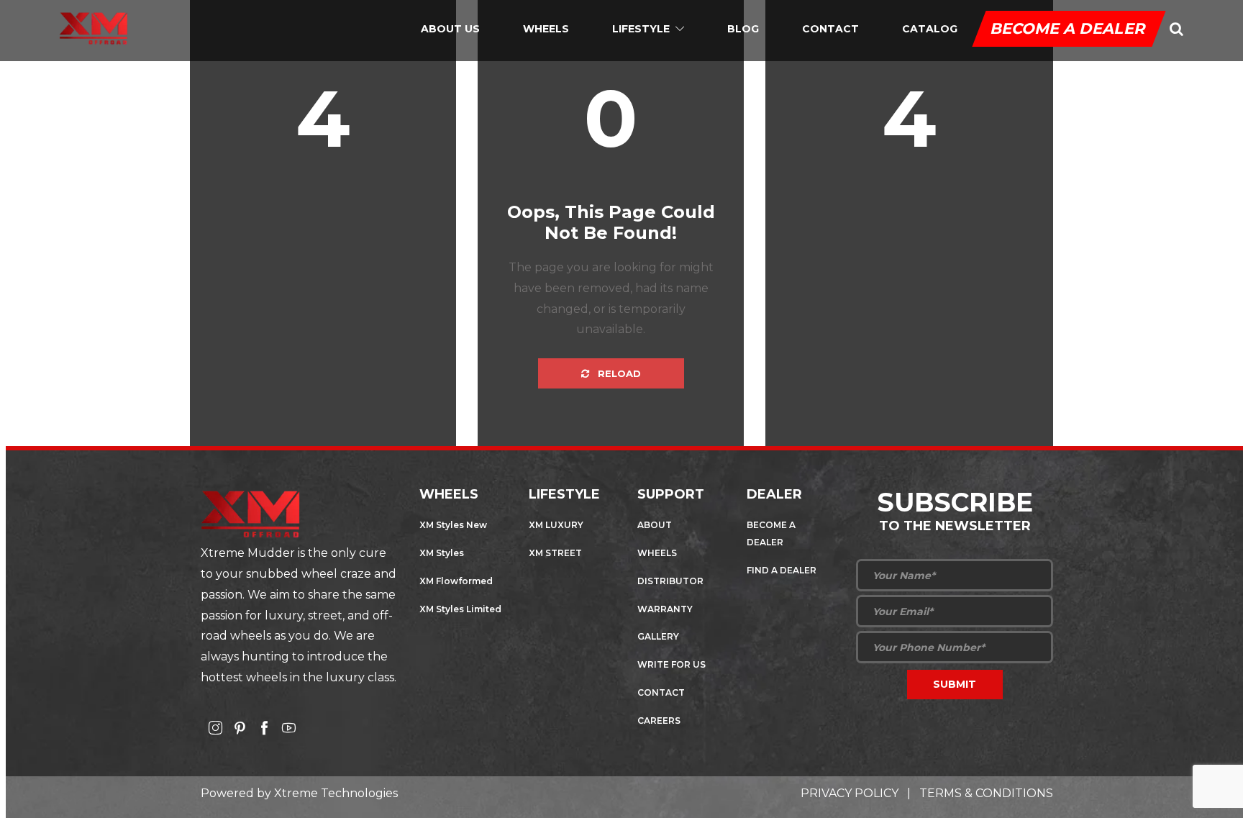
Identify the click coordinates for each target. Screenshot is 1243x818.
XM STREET (555, 552)
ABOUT (654, 524)
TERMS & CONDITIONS (986, 793)
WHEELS (657, 552)
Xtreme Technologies (336, 793)
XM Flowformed (456, 581)
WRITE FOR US (671, 664)
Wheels (546, 28)
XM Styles (441, 552)
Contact (830, 28)
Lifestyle (641, 28)
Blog (743, 28)
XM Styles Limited (460, 609)
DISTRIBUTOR (670, 581)
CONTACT (661, 692)
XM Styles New (453, 524)
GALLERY (658, 636)
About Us (450, 28)
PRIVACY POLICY (849, 793)
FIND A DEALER (781, 570)
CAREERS (658, 720)
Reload (618, 373)
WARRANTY (665, 609)
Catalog (929, 28)
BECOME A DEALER (1069, 28)
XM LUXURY (556, 524)
